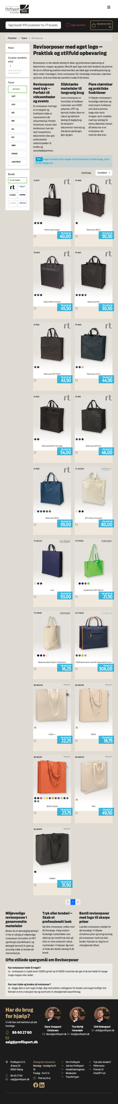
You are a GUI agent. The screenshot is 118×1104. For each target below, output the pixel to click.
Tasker (24, 38)
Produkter (12, 38)
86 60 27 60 (22, 1032)
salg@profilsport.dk (22, 1042)
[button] (17, 96)
